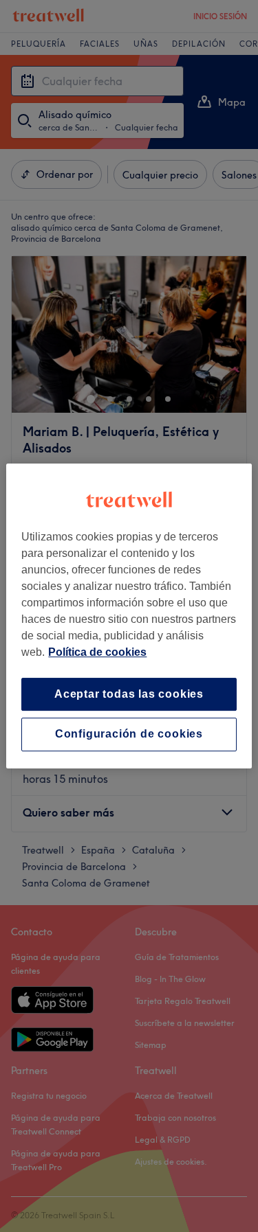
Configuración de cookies (129, 734)
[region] (128, 616)
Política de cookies (97, 652)
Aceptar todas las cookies (129, 694)
